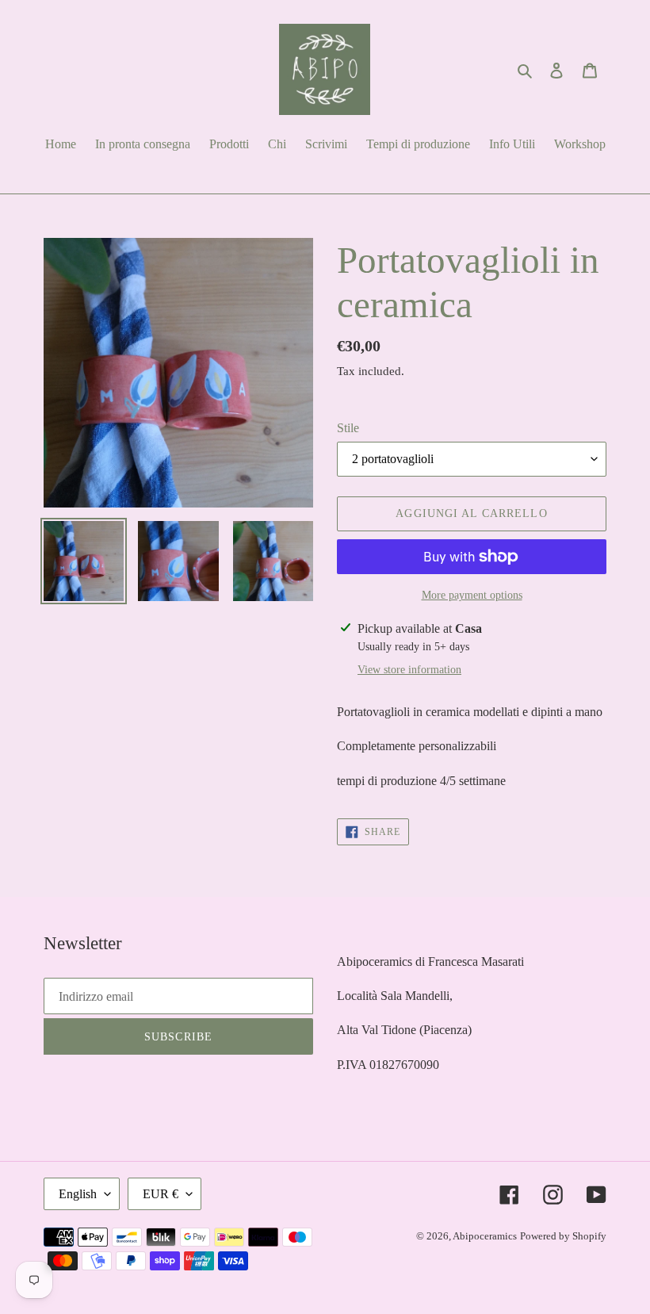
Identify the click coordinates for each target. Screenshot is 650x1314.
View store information (409, 670)
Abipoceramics (485, 1236)
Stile (348, 428)
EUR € (160, 1194)
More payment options (472, 595)
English (78, 1194)
